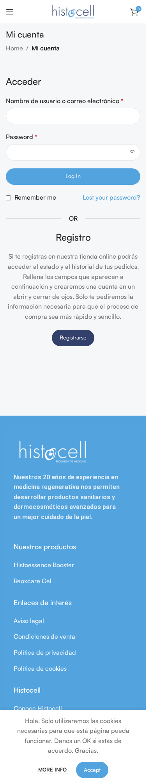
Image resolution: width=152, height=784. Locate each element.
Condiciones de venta (44, 636)
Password (21, 137)
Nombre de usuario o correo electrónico (65, 101)
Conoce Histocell (38, 708)
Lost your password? (111, 197)
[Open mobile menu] (10, 12)
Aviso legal (29, 621)
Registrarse (73, 337)
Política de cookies (40, 668)
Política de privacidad (45, 652)
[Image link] (53, 451)
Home (14, 48)
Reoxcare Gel (32, 581)
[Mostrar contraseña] (132, 152)
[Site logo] (73, 11)
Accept (92, 769)
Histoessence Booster (44, 565)
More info (53, 769)
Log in (73, 176)
